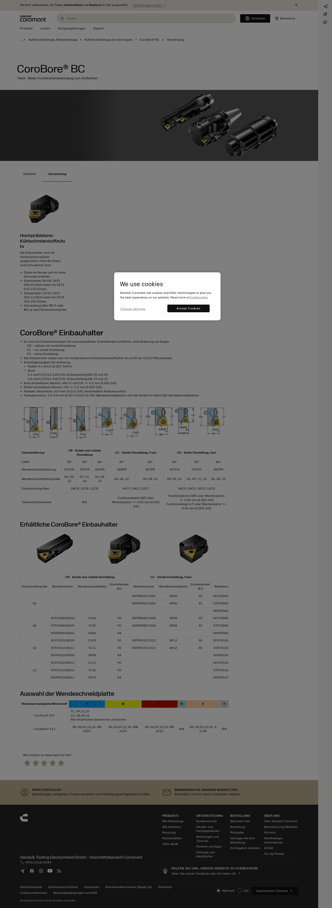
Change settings (132, 309)
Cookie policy (199, 297)
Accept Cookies (188, 308)
